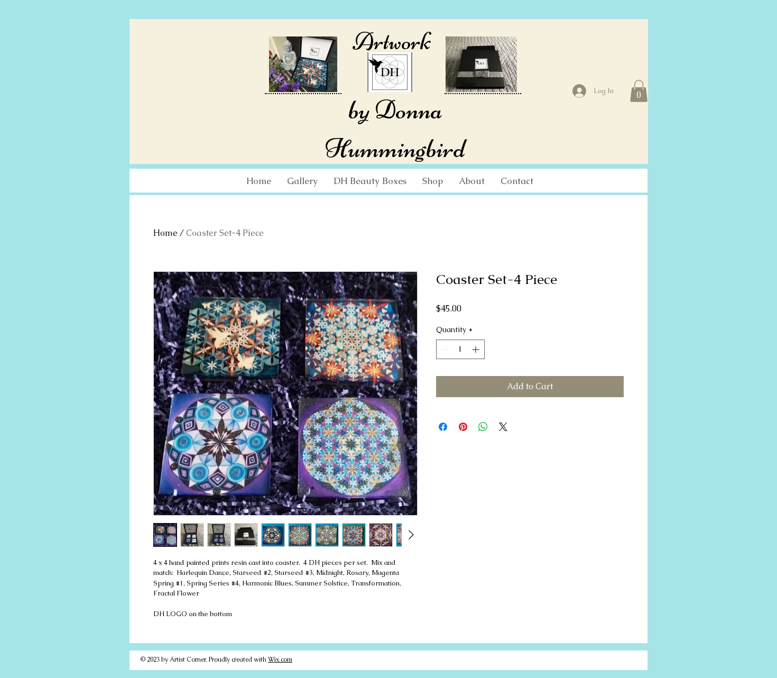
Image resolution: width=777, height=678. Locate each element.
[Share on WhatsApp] (483, 426)
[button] (639, 91)
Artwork (390, 41)
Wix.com (280, 659)
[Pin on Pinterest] (463, 426)
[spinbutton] (460, 349)
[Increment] (476, 349)
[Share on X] (503, 426)
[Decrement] (444, 349)
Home (165, 233)
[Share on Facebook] (443, 426)
